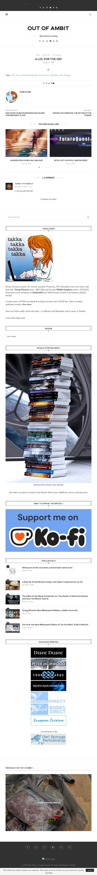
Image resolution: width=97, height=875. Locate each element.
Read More (49, 873)
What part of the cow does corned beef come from (47, 568)
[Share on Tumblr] (51, 83)
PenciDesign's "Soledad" (67, 865)
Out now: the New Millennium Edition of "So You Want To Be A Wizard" (55, 625)
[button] (25, 4)
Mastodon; (59, 311)
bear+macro (44, 75)
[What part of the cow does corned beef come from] (13, 571)
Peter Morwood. (18, 318)
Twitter (16, 311)
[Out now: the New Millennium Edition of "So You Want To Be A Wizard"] (13, 628)
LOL (13, 75)
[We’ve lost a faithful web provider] (70, 143)
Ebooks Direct (47, 492)
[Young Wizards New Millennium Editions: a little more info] (13, 614)
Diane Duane (25, 92)
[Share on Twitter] (49, 83)
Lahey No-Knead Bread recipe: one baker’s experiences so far (52, 582)
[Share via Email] (53, 83)
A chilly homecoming (48, 802)
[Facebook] (40, 8)
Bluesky (47, 311)
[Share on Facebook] (46, 83)
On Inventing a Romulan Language (26, 160)
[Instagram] (47, 8)
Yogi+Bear (54, 75)
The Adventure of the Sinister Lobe (39, 3)
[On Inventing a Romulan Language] (26, 143)
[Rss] (56, 8)
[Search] (90, 14)
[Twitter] (43, 8)
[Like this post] (44, 83)
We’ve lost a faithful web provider (70, 160)
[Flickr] (50, 8)
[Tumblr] (53, 8)
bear (18, 75)
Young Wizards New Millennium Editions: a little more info (50, 610)
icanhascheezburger (29, 75)
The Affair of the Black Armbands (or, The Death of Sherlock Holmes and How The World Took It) (55, 597)
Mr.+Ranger (65, 75)
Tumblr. (82, 311)
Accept (90, 870)
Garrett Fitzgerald (24, 184)
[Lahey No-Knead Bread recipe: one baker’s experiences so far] (13, 585)
